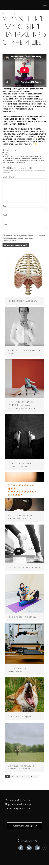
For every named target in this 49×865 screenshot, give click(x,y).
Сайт (5, 224)
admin (7, 152)
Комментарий (9, 177)
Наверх (44, 848)
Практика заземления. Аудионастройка (19, 464)
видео (7, 156)
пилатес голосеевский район (27, 160)
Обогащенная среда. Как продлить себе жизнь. (21, 767)
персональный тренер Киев (20, 158)
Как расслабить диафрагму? (24, 300)
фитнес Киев (20, 162)
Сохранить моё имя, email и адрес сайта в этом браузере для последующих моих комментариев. (24, 237)
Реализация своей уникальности (17, 669)
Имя (5, 206)
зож (9, 158)
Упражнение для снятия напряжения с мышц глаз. (21, 517)
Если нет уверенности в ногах (24, 567)
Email (5, 215)
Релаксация (11, 162)
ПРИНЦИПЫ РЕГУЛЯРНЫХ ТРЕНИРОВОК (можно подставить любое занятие (22, 405)
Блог (6, 154)
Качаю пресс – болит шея (22, 616)
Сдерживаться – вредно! (21, 716)
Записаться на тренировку (24, 826)
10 (32, 776)
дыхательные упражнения (19, 156)
